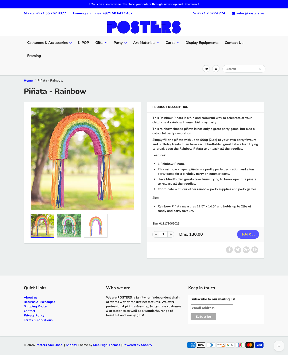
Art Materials (144, 42)
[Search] (260, 69)
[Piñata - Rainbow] (82, 158)
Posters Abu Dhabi (49, 345)
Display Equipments (202, 42)
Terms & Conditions (38, 320)
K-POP (83, 42)
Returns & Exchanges (39, 302)
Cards (170, 42)
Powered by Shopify (137, 345)
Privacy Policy (34, 315)
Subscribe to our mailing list (213, 299)
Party (118, 42)
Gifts (99, 42)
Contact (29, 311)
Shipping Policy (35, 306)
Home (28, 80)
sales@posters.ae (250, 13)
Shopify (71, 345)
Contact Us (234, 42)
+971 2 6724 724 (211, 13)
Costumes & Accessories (47, 42)
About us (30, 297)
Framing (34, 55)
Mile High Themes (106, 345)
